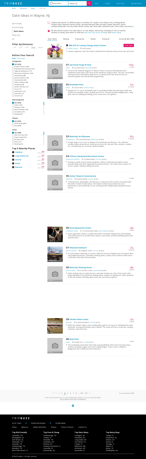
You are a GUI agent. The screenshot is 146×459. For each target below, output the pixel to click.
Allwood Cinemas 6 (78, 248)
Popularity (79, 39)
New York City (89, 32)
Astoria (18, 160)
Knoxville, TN (17, 444)
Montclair (87, 87)
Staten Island (116, 32)
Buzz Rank (52, 39)
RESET (14, 58)
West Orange (103, 231)
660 (43, 152)
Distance (106, 39)
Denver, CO (110, 440)
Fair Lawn (88, 68)
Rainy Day (16, 35)
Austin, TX (109, 448)
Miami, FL (109, 446)
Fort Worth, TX (80, 442)
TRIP (13, 3)
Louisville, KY (48, 448)
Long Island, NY (80, 440)
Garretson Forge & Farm (80, 65)
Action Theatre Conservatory (82, 176)
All (13, 39)
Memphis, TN (17, 448)
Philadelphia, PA (112, 450)
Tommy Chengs (73, 48)
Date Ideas (19, 31)
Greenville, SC (80, 450)
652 (43, 159)
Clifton (98, 159)
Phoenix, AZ (47, 444)
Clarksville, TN (17, 442)
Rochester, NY (80, 448)
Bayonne (18, 167)
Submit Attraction (39, 427)
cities (97, 3)
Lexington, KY (80, 435)
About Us (24, 427)
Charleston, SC (111, 438)
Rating (66, 39)
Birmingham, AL (18, 438)
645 (43, 163)
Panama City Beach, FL (52, 446)
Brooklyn (104, 32)
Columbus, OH (17, 435)
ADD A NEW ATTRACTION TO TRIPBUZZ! (73, 399)
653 (43, 155)
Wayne (33, 8)
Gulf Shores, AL (18, 440)
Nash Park (74, 339)
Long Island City (21, 156)
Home (14, 8)
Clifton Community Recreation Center (86, 156)
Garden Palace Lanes (78, 319)
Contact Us (82, 427)
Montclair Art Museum (79, 136)
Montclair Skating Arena (80, 267)
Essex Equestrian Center (80, 228)
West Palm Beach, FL (20, 450)
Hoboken (19, 152)
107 (86, 393)
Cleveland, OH (80, 438)
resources (120, 3)
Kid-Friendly (16, 23)
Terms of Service (67, 427)
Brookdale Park (76, 84)
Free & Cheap (17, 27)
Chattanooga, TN (18, 446)
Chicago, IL (110, 444)
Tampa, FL (47, 438)
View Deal (129, 45)
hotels (107, 3)
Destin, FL (110, 442)
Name (93, 39)
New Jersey (23, 8)
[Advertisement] (90, 118)
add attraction (136, 3)
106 (81, 393)
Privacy (53, 427)
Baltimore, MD (80, 446)
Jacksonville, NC (49, 450)
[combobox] (58, 3)
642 (43, 166)
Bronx (17, 163)
